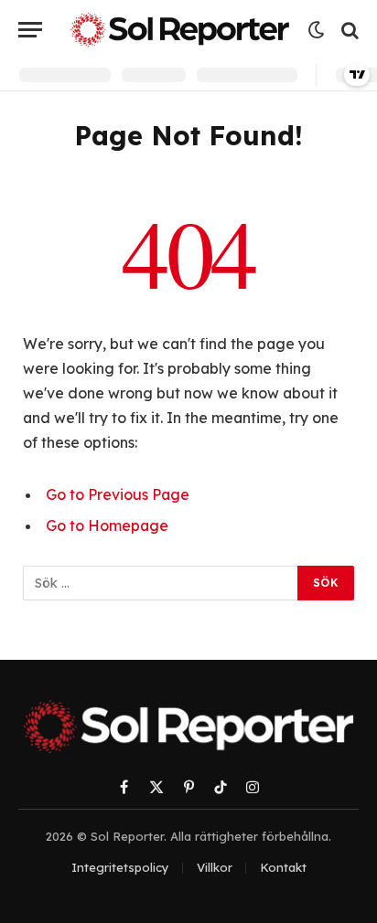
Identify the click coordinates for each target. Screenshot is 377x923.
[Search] (348, 29)
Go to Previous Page (117, 494)
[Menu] (30, 29)
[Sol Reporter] (180, 29)
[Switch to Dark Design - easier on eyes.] (316, 30)
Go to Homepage (107, 525)
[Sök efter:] (161, 583)
